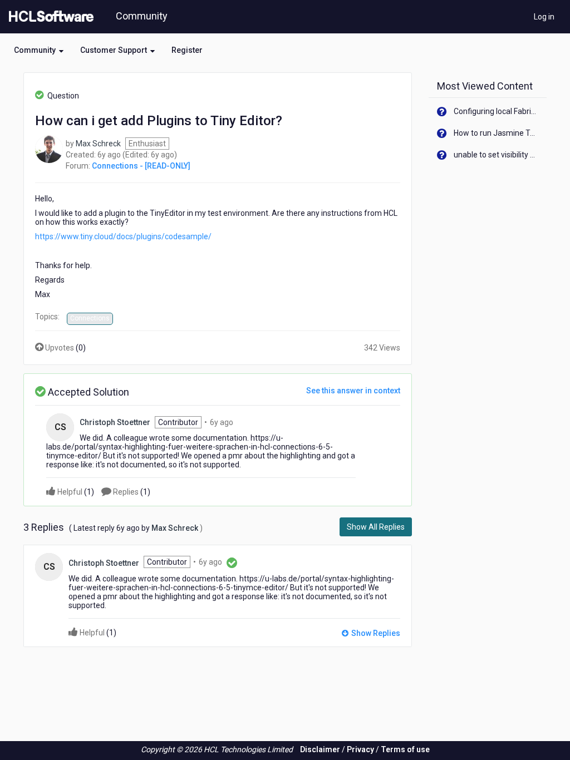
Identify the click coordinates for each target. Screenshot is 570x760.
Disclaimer (320, 749)
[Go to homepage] (49, 16)
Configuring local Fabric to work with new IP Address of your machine (496, 111)
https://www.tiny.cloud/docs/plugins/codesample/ (123, 236)
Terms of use (405, 749)
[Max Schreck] (49, 148)
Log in (544, 16)
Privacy (360, 749)
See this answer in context (353, 390)
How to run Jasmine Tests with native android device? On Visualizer (496, 133)
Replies (130, 491)
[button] (39, 50)
